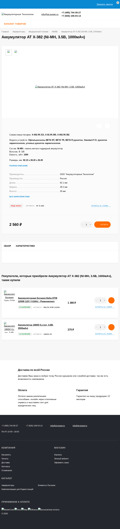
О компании (7, 470)
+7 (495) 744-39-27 (71, 12)
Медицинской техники (38, 32)
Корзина (58, 455)
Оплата (5, 459)
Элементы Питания (46, 485)
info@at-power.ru (49, 14)
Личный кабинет (61, 459)
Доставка (6, 463)
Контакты (6, 466)
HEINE (55, 32)
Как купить (6, 455)
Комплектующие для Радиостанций (17, 489)
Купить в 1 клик (99, 206)
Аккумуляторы (18, 32)
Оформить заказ (61, 463)
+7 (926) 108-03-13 (71, 16)
